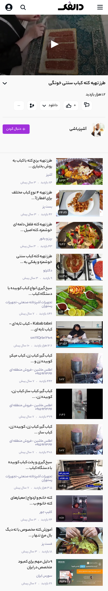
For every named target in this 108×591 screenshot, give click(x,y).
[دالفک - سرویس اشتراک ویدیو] (75, 7)
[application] (54, 45)
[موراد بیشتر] (18, 106)
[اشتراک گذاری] (32, 106)
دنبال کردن (14, 129)
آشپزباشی (78, 129)
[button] (54, 44)
